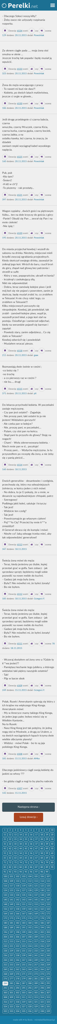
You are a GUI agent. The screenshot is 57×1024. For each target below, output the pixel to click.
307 (48, 993)
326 (17, 1007)
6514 (19, 465)
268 (5, 974)
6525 (19, 157)
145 (36, 900)
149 (11, 904)
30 (52, 839)
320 (30, 1002)
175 (23, 918)
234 (42, 951)
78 (41, 863)
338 (42, 1011)
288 (30, 983)
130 (42, 891)
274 (42, 974)
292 (5, 988)
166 (17, 914)
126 (17, 891)
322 (42, 1002)
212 (5, 942)
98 (41, 872)
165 (11, 914)
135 (23, 895)
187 (48, 923)
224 (30, 946)
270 (17, 974)
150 (17, 904)
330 (42, 1007)
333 (11, 1011)
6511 (19, 644)
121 (36, 886)
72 (10, 863)
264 (30, 970)
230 (17, 951)
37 (36, 844)
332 (5, 1011)
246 (17, 960)
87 (36, 867)
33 (15, 844)
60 (52, 853)
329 (36, 1007)
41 (5, 849)
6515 (19, 389)
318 (17, 1002)
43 (15, 849)
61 (5, 858)
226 (42, 946)
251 (48, 960)
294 (17, 988)
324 (5, 1007)
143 (23, 900)
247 (23, 960)
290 (42, 983)
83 (15, 867)
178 (42, 918)
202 (42, 932)
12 (10, 835)
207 (23, 937)
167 (23, 914)
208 (30, 937)
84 (20, 867)
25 (26, 839)
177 (36, 918)
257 (36, 965)
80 (52, 863)
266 (42, 970)
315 (48, 997)
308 (5, 997)
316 (5, 1002)
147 (48, 900)
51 (5, 853)
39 (47, 844)
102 (17, 877)
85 (26, 867)
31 (5, 844)
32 (10, 844)
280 (30, 979)
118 (17, 886)
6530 (19, 104)
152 (30, 904)
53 (15, 853)
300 (5, 993)
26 (31, 839)
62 (10, 858)
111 (23, 881)
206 (17, 937)
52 (10, 853)
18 (41, 835)
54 (20, 853)
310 (17, 997)
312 (30, 997)
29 (47, 839)
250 (42, 960)
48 (41, 849)
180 (5, 923)
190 (17, 928)
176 (30, 918)
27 (36, 839)
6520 (19, 233)
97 (36, 872)
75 (26, 863)
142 (17, 900)
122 (42, 886)
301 (11, 993)
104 (30, 877)
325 (11, 1007)
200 (30, 932)
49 (47, 849)
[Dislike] (42, 31)
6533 (19, 69)
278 (17, 979)
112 (30, 881)
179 (48, 918)
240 (30, 956)
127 (23, 891)
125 (11, 891)
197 (11, 932)
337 (36, 1011)
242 (42, 956)
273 (36, 974)
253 (11, 965)
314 (42, 997)
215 (23, 942)
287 (23, 983)
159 (23, 909)
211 (48, 937)
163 (48, 909)
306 (42, 993)
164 (5, 914)
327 (23, 1007)
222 (17, 946)
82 (10, 867)
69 (47, 858)
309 (11, 997)
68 (41, 858)
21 (5, 839)
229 (11, 951)
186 (42, 923)
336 (30, 1011)
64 (20, 858)
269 (11, 974)
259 (48, 965)
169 (36, 914)
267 (48, 970)
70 (52, 858)
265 (36, 970)
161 (36, 909)
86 (31, 867)
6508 (19, 754)
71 (5, 863)
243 (48, 956)
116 (5, 886)
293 (11, 988)
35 (26, 844)
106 (42, 877)
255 (23, 965)
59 (47, 853)
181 (11, 923)
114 (42, 881)
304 (30, 993)
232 (30, 951)
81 (5, 867)
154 (42, 904)
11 (5, 835)
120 (30, 886)
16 (31, 835)
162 (42, 909)
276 (5, 979)
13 (15, 835)
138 (42, 895)
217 (36, 942)
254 (17, 965)
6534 (19, 31)
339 (48, 1011)
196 (5, 932)
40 (52, 844)
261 (11, 970)
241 (36, 956)
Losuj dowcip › (28, 817)
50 (52, 849)
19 (47, 835)
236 (5, 956)
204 (5, 937)
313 (36, 997)
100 (5, 877)
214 (17, 942)
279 (23, 979)
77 (36, 863)
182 (17, 923)
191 (23, 928)
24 (20, 839)
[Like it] (31, 31)
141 (11, 900)
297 (36, 988)
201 (36, 932)
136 (30, 895)
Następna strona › (28, 807)
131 (48, 891)
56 (31, 853)
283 (48, 979)
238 (17, 956)
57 (36, 853)
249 (36, 960)
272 (30, 974)
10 (52, 830)
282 (42, 979)
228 (5, 951)
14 (20, 835)
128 (30, 891)
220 (5, 946)
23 (15, 839)
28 (41, 839)
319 (23, 1002)
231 (23, 951)
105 (36, 877)
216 (30, 942)
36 (31, 844)
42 (10, 849)
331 (48, 1007)
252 (5, 965)
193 (36, 928)
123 (48, 886)
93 (15, 872)
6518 (19, 351)
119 (23, 886)
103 (23, 877)
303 (23, 993)
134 (17, 895)
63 (15, 858)
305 (36, 993)
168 (30, 914)
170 (42, 914)
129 (36, 891)
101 (11, 877)
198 (17, 932)
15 (26, 835)
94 (20, 872)
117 (11, 886)
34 (20, 844)
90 (52, 867)
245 (11, 960)
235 (48, 951)
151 (23, 904)
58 (41, 853)
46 (31, 849)
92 (10, 872)
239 (23, 956)
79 (47, 863)
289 (36, 983)
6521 (19, 195)
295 (23, 988)
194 (42, 928)
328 (30, 1007)
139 (48, 895)
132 (5, 895)
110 (17, 881)
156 (5, 909)
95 (26, 872)
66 (31, 858)
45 (26, 849)
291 (48, 983)
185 (36, 923)
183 (23, 923)
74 (20, 863)
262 (17, 970)
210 (42, 937)
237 (11, 956)
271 (23, 974)
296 (30, 988)
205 (11, 937)
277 (11, 979)
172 (5, 918)
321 (36, 1002)
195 (48, 928)
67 (36, 858)
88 (41, 867)
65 (26, 858)
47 (36, 849)
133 (11, 895)
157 (11, 909)
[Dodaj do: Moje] (5, 31)
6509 (19, 686)
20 (52, 835)
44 (20, 849)
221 (11, 946)
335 (23, 1011)
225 (36, 946)
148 (5, 904)
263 (23, 970)
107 (48, 877)
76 (31, 863)
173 (11, 918)
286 (17, 983)
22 (10, 839)
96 (31, 872)
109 (11, 881)
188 (5, 928)
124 (5, 891)
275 (48, 974)
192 (30, 928)
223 (23, 946)
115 (48, 881)
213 (11, 942)
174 (17, 918)
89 (47, 867)
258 (42, 965)
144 (30, 900)
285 (11, 983)
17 (36, 835)
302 (17, 993)
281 (36, 979)
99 (47, 872)
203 (48, 932)
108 (5, 881)
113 (36, 881)
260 (5, 970)
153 (36, 904)
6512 (19, 594)
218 (42, 942)
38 (41, 844)
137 (36, 895)
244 (5, 960)
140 (5, 900)
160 (30, 909)
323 (48, 1002)
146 (42, 900)
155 (48, 904)
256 (30, 965)
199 (23, 932)
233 (36, 951)
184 (30, 923)
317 (11, 1002)
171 (48, 914)
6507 (19, 788)
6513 (19, 545)
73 (15, 863)
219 (48, 942)
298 (42, 988)
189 (11, 928)
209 (36, 937)
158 (17, 909)
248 (30, 960)
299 (48, 988)
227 (48, 946)
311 (23, 997)
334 (17, 1011)
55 (26, 853)
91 (5, 872)
